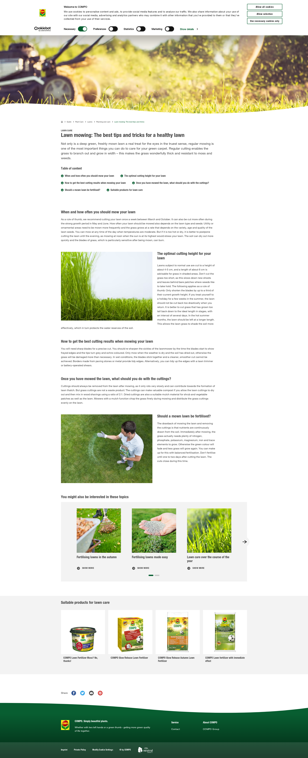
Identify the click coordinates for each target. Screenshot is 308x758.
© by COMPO (125, 750)
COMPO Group (211, 729)
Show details (187, 29)
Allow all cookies (265, 7)
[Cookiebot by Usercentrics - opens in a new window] (43, 29)
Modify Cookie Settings (102, 750)
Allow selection (265, 14)
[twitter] (82, 693)
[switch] (113, 28)
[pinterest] (100, 693)
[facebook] (73, 693)
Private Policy (80, 750)
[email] (91, 693)
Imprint (64, 750)
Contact (175, 729)
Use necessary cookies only (264, 21)
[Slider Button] (244, 542)
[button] (151, 575)
